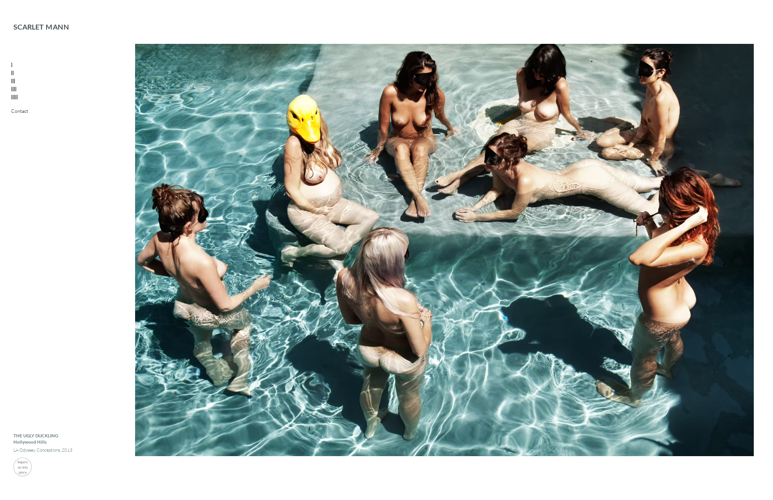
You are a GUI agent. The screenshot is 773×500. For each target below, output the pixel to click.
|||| (14, 88)
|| (12, 72)
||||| (14, 96)
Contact (19, 111)
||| (13, 80)
